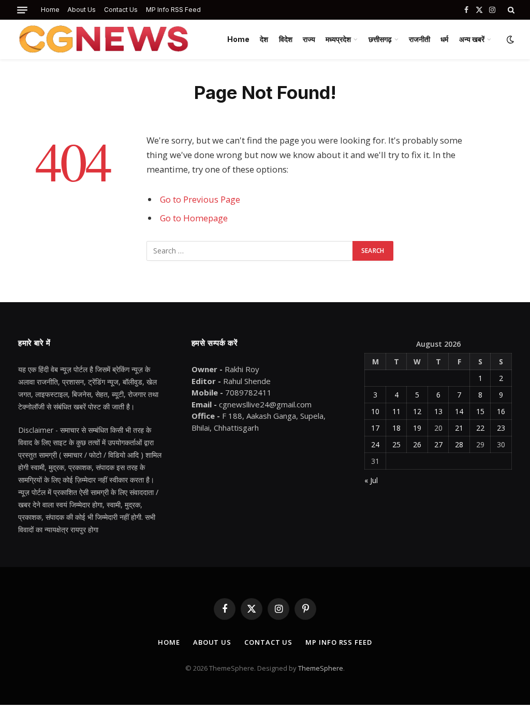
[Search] (510, 10)
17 (375, 428)
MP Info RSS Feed (173, 9)
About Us (81, 9)
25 (396, 444)
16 (501, 411)
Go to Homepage (194, 218)
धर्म (444, 39)
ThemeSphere (320, 668)
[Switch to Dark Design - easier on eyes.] (509, 39)
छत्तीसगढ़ (380, 39)
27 (438, 444)
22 (480, 428)
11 (396, 411)
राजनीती (419, 39)
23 (501, 428)
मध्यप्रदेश (338, 39)
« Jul (371, 480)
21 (459, 428)
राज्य (309, 39)
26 (417, 444)
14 (459, 411)
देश (264, 39)
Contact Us (121, 9)
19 (417, 428)
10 (375, 411)
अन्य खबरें (471, 39)
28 (459, 444)
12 (417, 411)
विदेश (285, 39)
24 (375, 444)
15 (480, 411)
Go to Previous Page (200, 199)
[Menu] (22, 10)
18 (396, 428)
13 (438, 411)
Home (50, 9)
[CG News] (103, 39)
